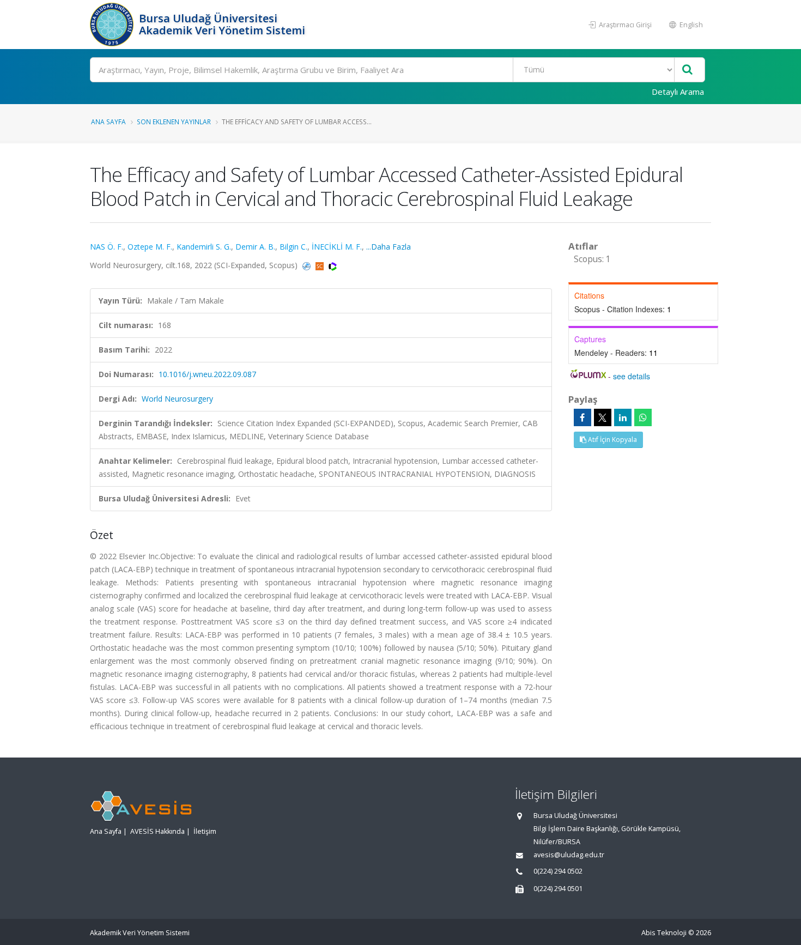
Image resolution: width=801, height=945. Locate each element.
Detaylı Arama (678, 91)
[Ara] (687, 70)
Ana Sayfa (108, 121)
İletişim (204, 831)
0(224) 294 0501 (557, 888)
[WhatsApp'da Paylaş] (643, 417)
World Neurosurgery (177, 398)
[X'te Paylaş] (602, 417)
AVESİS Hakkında (157, 831)
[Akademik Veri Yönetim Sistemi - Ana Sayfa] (113, 24)
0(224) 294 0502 (557, 871)
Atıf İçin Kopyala (611, 439)
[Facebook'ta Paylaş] (582, 417)
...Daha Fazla (388, 246)
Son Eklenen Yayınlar (174, 121)
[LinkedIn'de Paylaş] (623, 417)
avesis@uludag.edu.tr (568, 854)
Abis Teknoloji (664, 932)
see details (631, 376)
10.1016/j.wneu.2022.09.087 (207, 374)
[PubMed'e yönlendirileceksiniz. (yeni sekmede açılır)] (307, 265)
